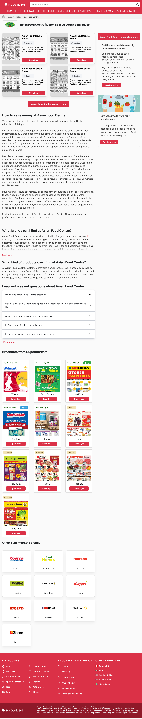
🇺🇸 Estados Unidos (104, 675)
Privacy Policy (68, 683)
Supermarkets (31, 11)
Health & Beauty (104, 11)
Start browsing (111, 85)
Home (10, 11)
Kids (8, 687)
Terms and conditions (72, 694)
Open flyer (33, 60)
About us (66, 672)
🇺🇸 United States (103, 679)
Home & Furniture (66, 11)
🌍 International (102, 684)
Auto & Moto (39, 687)
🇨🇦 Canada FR (102, 666)
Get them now (109, 142)
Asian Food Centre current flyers (48, 104)
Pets (8, 692)
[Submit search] (137, 4)
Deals (18, 11)
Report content (69, 688)
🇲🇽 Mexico (100, 670)
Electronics (47, 11)
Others (36, 692)
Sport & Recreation (125, 11)
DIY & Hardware (86, 11)
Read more (7, 255)
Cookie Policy (68, 677)
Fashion (36, 682)
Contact (65, 666)
